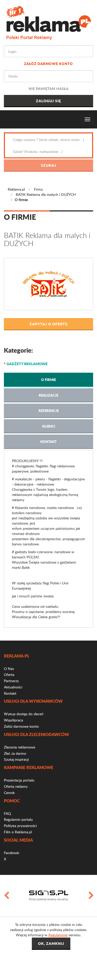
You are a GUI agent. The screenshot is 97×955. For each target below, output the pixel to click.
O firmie (48, 379)
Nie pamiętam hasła (49, 88)
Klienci (48, 426)
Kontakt (48, 441)
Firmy (38, 189)
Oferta (9, 674)
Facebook (11, 852)
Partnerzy (11, 680)
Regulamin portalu (18, 819)
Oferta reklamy (16, 786)
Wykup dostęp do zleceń (23, 713)
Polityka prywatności (20, 825)
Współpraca (13, 720)
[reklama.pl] (48, 22)
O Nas (9, 668)
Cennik (9, 792)
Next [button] (90, 896)
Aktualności (13, 687)
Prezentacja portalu (19, 780)
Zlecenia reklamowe (19, 747)
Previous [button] (6, 896)
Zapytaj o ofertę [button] (48, 323)
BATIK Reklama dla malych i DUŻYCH (46, 194)
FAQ (7, 813)
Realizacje (48, 395)
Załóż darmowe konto (48, 63)
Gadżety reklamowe (27, 363)
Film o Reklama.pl (18, 831)
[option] (48, 896)
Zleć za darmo (15, 753)
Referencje (49, 410)
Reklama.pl (16, 189)
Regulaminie (58, 934)
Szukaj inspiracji (16, 759)
